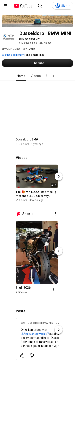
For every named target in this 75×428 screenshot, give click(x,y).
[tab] (21, 76)
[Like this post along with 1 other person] (22, 355)
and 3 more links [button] (35, 54)
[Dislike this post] (32, 355)
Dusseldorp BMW (27, 139)
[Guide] (5, 5)
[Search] (40, 5)
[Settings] (48, 5)
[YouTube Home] (22, 5)
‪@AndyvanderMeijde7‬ (35, 333)
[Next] (59, 176)
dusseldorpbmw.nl (14, 54)
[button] (53, 76)
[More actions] (56, 193)
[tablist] (37, 76)
